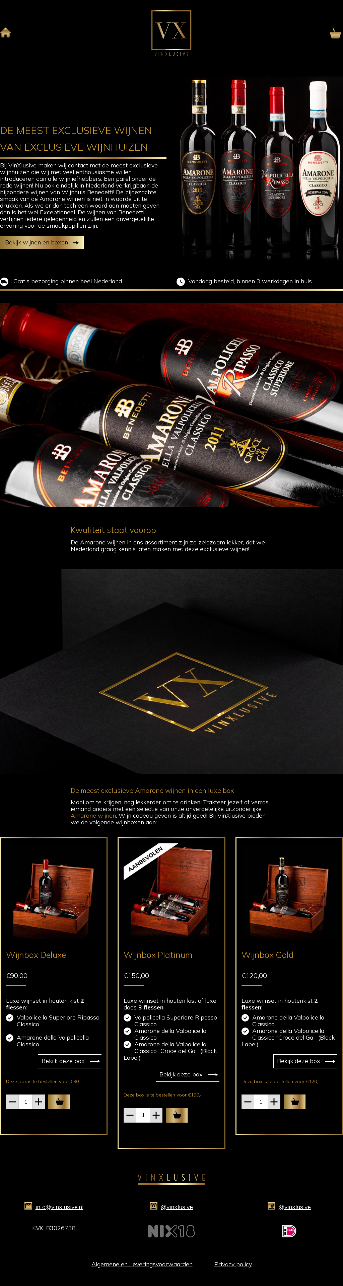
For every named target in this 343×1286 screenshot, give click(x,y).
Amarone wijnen (93, 815)
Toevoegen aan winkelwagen (59, 1101)
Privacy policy (233, 1264)
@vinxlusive (177, 1207)
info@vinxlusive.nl (59, 1207)
